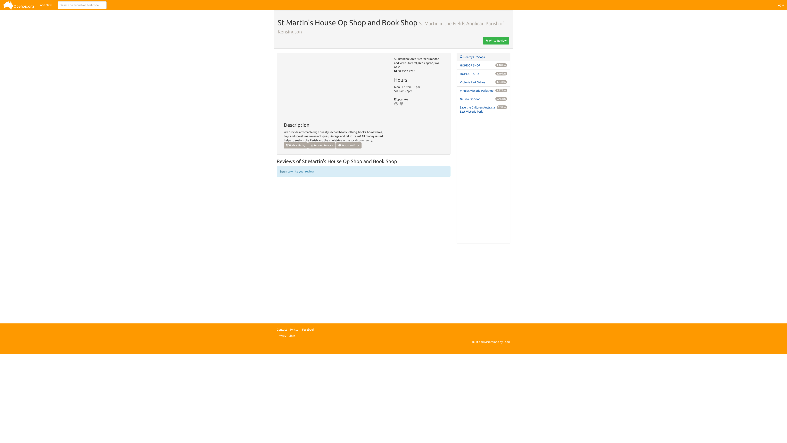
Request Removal (323, 145)
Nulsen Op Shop (470, 99)
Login (780, 5)
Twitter (294, 329)
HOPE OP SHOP (470, 65)
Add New (46, 5)
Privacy (281, 335)
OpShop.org (24, 6)
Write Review (497, 40)
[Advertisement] (483, 181)
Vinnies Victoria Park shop (477, 90)
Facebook (308, 329)
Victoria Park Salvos (472, 82)
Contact (282, 329)
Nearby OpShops (474, 57)
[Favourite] (401, 104)
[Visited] (396, 104)
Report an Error (350, 145)
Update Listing (297, 145)
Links (292, 335)
